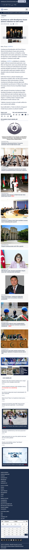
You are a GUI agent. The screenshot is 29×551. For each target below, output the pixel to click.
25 (8, 534)
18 (8, 532)
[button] (14, 32)
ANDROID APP (4, 516)
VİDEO (2, 494)
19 (12, 532)
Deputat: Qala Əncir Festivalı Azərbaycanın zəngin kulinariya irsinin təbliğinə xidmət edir (14, 381)
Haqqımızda (4, 500)
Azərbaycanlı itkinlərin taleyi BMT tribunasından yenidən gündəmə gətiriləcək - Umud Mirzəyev (13, 404)
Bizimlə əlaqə (4, 498)
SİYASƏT (3, 15)
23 (27, 532)
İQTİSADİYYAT (4, 477)
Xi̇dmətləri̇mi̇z (4, 507)
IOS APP (3, 518)
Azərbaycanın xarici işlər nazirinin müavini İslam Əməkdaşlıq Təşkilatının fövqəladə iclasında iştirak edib (13, 352)
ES (9, 4)
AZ (1, 4)
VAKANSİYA (3, 509)
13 (16, 530)
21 (20, 532)
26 (12, 534)
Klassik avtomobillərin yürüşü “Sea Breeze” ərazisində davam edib (12, 443)
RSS (2, 515)
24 (4, 534)
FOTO (2, 496)
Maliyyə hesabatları (6, 503)
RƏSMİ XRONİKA (4, 472)
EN (4, 4)
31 (4, 536)
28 (20, 534)
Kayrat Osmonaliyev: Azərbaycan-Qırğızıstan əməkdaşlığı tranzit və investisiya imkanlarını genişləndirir (12, 298)
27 (16, 534)
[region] (15, 423)
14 (20, 530)
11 (8, 530)
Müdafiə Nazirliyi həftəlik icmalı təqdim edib (15, 464)
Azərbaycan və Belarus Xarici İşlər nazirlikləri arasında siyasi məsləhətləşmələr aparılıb (14, 221)
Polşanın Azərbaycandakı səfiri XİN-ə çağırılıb (12, 246)
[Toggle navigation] (26, 9)
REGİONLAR (3, 479)
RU (3, 4)
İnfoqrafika (4, 492)
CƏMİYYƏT (3, 481)
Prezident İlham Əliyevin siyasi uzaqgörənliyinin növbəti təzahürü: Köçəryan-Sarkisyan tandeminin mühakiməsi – (13, 325)
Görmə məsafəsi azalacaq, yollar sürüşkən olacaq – (14, 387)
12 (12, 530)
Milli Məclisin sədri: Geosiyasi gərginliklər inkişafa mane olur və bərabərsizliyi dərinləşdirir (13, 271)
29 (23, 534)
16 (27, 530)
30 (27, 534)
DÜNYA (2, 489)
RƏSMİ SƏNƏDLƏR (5, 474)
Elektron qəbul (5, 511)
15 (23, 530)
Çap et (11, 24)
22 (23, 532)
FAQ (2, 513)
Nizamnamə (4, 502)
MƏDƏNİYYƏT (4, 483)
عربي (12, 4)
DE (6, 4)
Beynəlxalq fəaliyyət (7, 505)
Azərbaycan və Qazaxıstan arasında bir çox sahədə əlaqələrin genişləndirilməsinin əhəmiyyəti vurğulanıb (14, 169)
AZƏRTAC (10, 46)
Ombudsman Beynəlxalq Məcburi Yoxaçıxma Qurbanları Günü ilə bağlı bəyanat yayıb (12, 144)
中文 (15, 4)
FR (8, 4)
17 (4, 532)
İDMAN (2, 487)
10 (4, 530)
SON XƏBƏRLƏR (7, 378)
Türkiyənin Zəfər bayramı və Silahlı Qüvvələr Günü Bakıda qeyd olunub (13, 195)
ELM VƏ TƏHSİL (4, 485)
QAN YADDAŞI (4, 490)
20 (16, 532)
